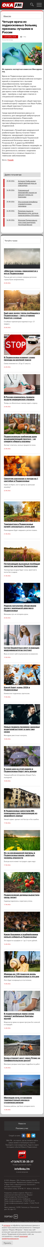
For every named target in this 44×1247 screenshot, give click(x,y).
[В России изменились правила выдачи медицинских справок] (22, 394)
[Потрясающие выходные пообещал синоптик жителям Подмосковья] (22, 561)
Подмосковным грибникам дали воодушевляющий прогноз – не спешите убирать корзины (20, 439)
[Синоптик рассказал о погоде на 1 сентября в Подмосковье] (22, 475)
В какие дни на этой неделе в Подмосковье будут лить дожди (20, 770)
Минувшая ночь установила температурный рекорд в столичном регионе (18, 1100)
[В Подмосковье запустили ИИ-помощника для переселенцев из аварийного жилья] (22, 808)
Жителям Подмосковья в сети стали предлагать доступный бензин (27, 222)
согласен (6, 1225)
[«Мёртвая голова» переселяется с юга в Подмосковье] (22, 268)
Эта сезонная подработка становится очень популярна (27, 204)
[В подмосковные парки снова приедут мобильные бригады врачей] (22, 1011)
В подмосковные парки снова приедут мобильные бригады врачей (19, 1016)
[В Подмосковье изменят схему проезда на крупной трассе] (22, 354)
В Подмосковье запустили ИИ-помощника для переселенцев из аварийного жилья (20, 813)
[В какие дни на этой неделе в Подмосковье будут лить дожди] (22, 766)
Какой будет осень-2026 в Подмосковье (17, 688)
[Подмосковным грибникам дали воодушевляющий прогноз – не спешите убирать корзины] (22, 433)
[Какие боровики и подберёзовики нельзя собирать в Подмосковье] (22, 931)
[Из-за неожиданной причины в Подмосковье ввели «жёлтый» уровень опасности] (22, 850)
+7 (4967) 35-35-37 (22, 1161)
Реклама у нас (22, 1128)
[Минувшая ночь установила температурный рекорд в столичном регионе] (22, 1095)
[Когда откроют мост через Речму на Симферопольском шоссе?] (22, 1055)
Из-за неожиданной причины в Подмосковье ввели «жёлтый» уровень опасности (19, 855)
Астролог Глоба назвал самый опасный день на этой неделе (27, 183)
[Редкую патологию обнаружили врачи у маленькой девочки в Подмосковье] (22, 603)
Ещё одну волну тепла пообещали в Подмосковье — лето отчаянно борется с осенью (22, 315)
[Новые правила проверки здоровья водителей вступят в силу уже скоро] (22, 724)
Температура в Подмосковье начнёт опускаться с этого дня (19, 525)
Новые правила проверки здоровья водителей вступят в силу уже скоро (22, 729)
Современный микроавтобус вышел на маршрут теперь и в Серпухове (27, 193)
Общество (7, 16)
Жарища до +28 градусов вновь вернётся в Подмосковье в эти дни (21, 975)
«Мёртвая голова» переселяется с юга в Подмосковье (21, 272)
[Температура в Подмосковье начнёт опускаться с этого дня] (22, 521)
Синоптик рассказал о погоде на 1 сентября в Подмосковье (21, 479)
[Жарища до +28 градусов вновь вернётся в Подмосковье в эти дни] (22, 971)
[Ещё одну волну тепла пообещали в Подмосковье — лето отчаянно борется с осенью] (22, 310)
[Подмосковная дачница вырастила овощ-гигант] (22, 892)
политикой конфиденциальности (15, 1237)
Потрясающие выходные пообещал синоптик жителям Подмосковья (22, 565)
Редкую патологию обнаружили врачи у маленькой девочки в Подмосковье (20, 608)
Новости (22, 1123)
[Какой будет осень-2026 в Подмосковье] (22, 684)
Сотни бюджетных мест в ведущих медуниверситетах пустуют (21, 649)
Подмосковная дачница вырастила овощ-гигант (21, 896)
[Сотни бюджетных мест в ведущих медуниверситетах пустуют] (22, 645)
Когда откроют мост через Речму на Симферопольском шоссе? (22, 1059)
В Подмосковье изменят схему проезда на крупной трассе (19, 358)
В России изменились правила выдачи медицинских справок (19, 398)
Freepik (11, 160)
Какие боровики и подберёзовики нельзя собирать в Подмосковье (21, 935)
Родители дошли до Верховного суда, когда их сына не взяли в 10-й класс (28, 213)
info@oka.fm (22, 1168)
